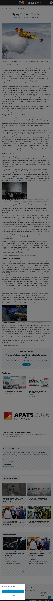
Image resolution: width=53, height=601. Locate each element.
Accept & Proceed (12, 591)
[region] (12, 592)
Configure (12, 595)
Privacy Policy (9, 589)
